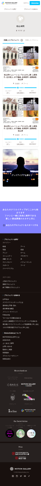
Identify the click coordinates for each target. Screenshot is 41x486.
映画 (4, 246)
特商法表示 (7, 359)
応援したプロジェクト (13, 40)
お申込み (6, 299)
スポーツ (6, 265)
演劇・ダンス (7, 259)
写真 (4, 249)
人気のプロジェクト (10, 281)
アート (22, 246)
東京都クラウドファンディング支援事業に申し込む (20, 324)
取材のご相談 (7, 349)
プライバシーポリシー (10, 356)
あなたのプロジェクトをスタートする (22, 225)
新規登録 (36, 3)
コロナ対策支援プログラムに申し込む (16, 327)
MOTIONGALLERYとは (11, 337)
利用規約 (6, 352)
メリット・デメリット (10, 311)
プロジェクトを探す (10, 9)
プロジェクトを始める (31, 9)
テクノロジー (7, 262)
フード (22, 265)
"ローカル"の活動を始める (12, 318)
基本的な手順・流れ (9, 305)
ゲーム (22, 253)
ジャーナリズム (8, 268)
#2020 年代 (6, 340)
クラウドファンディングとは (13, 302)
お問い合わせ (7, 346)
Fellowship (6, 315)
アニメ (5, 253)
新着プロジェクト (9, 284)
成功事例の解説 (8, 308)
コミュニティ (7, 256)
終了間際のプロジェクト (11, 287)
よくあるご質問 (8, 343)
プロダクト (24, 256)
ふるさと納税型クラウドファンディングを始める (20, 321)
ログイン (26, 3)
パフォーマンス (26, 262)
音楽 (22, 249)
